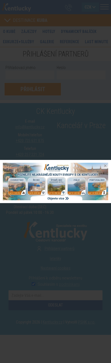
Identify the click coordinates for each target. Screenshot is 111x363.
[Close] (104, 166)
